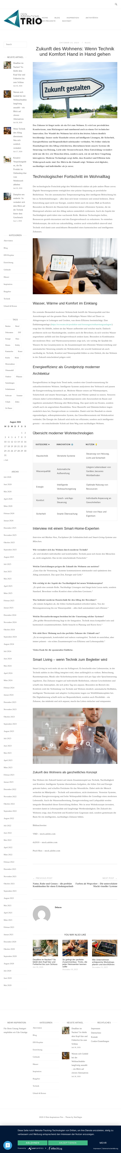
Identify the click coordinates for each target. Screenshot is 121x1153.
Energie (8, 339)
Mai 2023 (8, 753)
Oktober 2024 (9, 629)
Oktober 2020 (9, 949)
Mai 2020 (8, 985)
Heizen (7, 345)
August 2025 (9, 557)
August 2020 (9, 963)
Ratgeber (7, 291)
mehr (103, 1142)
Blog (88, 43)
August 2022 (9, 818)
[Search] (23, 43)
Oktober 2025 (9, 542)
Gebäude (7, 270)
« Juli (6, 460)
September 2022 (10, 811)
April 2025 (8, 586)
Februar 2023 (9, 775)
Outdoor (8, 377)
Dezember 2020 (10, 942)
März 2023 (8, 767)
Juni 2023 (8, 746)
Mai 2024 (8, 666)
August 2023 (9, 731)
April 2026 (8, 499)
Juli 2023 (7, 738)
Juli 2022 (7, 825)
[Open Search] (116, 4)
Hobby (17, 345)
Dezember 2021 (10, 869)
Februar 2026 (9, 513)
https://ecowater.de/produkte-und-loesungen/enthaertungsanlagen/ (81, 324)
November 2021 (10, 876)
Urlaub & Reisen (10, 306)
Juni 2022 (8, 833)
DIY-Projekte (49, 21)
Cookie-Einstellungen (100, 1041)
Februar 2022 (9, 862)
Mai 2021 (8, 905)
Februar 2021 (9, 927)
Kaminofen (9, 351)
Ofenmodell (9, 370)
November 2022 (10, 796)
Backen (7, 326)
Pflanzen (19, 377)
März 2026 (8, 506)
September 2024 (10, 637)
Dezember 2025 (10, 528)
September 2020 (10, 956)
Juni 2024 (8, 659)
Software (8, 396)
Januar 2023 (8, 782)
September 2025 (10, 550)
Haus (17, 339)
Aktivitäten (92, 18)
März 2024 (8, 680)
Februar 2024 (9, 688)
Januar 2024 (8, 695)
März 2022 (8, 854)
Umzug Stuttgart (19, 1028)
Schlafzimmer (10, 389)
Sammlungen (9, 383)
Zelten (17, 402)
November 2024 (10, 622)
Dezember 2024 (10, 615)
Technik (7, 299)
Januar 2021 (8, 934)
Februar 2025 (9, 600)
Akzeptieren (68, 1142)
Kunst (20, 351)
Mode (17, 358)
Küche (7, 358)
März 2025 (8, 593)
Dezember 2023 (10, 702)
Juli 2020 (7, 971)
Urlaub (7, 402)
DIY (19, 332)
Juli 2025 (7, 564)
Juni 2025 (8, 571)
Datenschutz (96, 1033)
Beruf (17, 326)
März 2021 (8, 920)
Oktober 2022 (9, 804)
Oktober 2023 (9, 717)
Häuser (6, 277)
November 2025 (10, 535)
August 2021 (9, 898)
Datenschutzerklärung (110, 1148)
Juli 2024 (7, 651)
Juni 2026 (8, 484)
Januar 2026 (8, 521)
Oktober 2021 (9, 884)
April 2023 (8, 760)
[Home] (23, 27)
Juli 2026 (7, 477)
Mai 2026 (8, 491)
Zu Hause (8, 408)
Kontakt (66, 21)
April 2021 (8, 913)
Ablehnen (32, 1142)
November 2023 (10, 709)
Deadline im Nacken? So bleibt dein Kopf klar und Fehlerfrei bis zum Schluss (80, 1036)
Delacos (58, 907)
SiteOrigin (78, 1117)
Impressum (95, 1028)
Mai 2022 (8, 840)
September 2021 (10, 891)
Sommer (19, 396)
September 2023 (10, 724)
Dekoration (9, 332)
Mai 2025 (8, 579)
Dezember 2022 (10, 789)
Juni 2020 (8, 978)
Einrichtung (8, 262)
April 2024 (8, 673)
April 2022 (8, 847)
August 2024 (9, 644)
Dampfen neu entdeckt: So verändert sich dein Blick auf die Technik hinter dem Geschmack (19, 206)
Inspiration (8, 284)
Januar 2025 (8, 608)
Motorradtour (10, 364)
